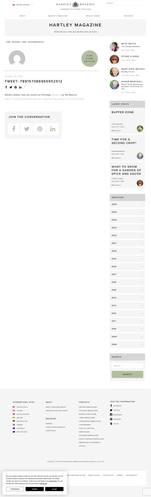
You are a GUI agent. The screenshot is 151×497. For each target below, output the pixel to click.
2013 (114, 305)
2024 (114, 220)
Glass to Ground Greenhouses (91, 439)
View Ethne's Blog (129, 60)
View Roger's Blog (129, 92)
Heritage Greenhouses (88, 407)
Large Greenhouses (87, 418)
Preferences (15, 489)
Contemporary (85, 425)
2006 (114, 344)
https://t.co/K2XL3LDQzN (18, 99)
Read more (116, 130)
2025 (114, 212)
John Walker (117, 124)
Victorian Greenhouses (88, 410)
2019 (114, 259)
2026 (114, 204)
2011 (114, 321)
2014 (114, 298)
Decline (34, 489)
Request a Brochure (58, 16)
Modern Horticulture (87, 414)
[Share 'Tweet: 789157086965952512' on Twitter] (10, 87)
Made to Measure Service (56, 407)
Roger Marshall (132, 81)
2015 (114, 290)
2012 (114, 313)
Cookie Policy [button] (52, 481)
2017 (114, 274)
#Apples (55, 94)
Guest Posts (51, 431)
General (49, 423)
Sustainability (131, 475)
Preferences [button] (43, 483)
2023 (114, 227)
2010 (114, 329)
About (22, 16)
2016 (114, 282)
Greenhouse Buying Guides (56, 410)
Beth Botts (129, 44)
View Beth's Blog (128, 50)
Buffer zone (123, 112)
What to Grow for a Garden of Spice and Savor (126, 170)
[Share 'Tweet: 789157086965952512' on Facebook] (6, 87)
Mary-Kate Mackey (133, 69)
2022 (114, 235)
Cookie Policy (108, 475)
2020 (114, 251)
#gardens (37, 99)
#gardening (50, 99)
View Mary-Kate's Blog (131, 75)
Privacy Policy (94, 475)
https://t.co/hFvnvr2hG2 (71, 99)
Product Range (93, 16)
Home (8, 42)
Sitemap (120, 475)
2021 (114, 243)
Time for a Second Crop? (124, 141)
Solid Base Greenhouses (89, 435)
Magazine (128, 16)
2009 (114, 337)
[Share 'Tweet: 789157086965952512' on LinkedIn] (20, 87)
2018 (114, 266)
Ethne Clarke (130, 56)
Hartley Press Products (55, 427)
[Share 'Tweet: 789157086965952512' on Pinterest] (15, 87)
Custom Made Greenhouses (90, 421)
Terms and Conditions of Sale (73, 475)
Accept (54, 489)
